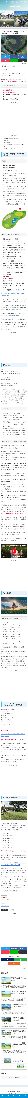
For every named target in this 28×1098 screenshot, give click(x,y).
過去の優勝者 (7, 142)
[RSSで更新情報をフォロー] (14, 963)
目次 (12, 135)
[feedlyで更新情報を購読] (20, 959)
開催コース (6, 140)
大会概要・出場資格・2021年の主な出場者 (13, 138)
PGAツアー (5, 909)
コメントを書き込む (14, 1077)
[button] (22, 60)
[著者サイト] (7, 959)
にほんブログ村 (5, 899)
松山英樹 (11, 909)
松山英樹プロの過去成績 (9, 148)
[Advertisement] (14, 118)
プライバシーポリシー (14, 1093)
